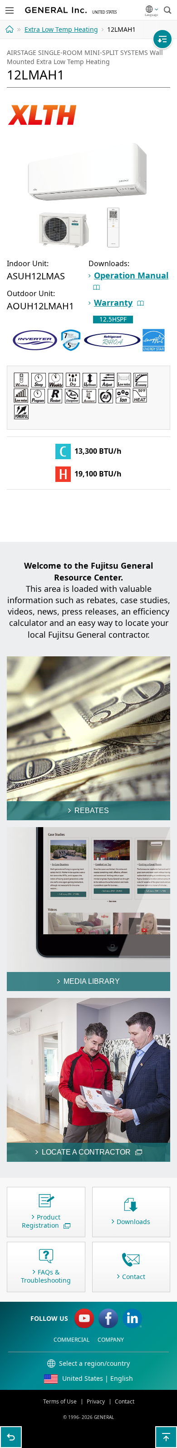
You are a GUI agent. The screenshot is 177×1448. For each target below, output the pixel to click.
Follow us (49, 1318)
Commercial (71, 1340)
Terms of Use (60, 1401)
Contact (124, 1401)
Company (111, 1340)
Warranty (113, 302)
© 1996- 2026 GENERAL (88, 1417)
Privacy (96, 1401)
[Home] (10, 29)
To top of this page (166, 1437)
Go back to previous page (11, 1437)
